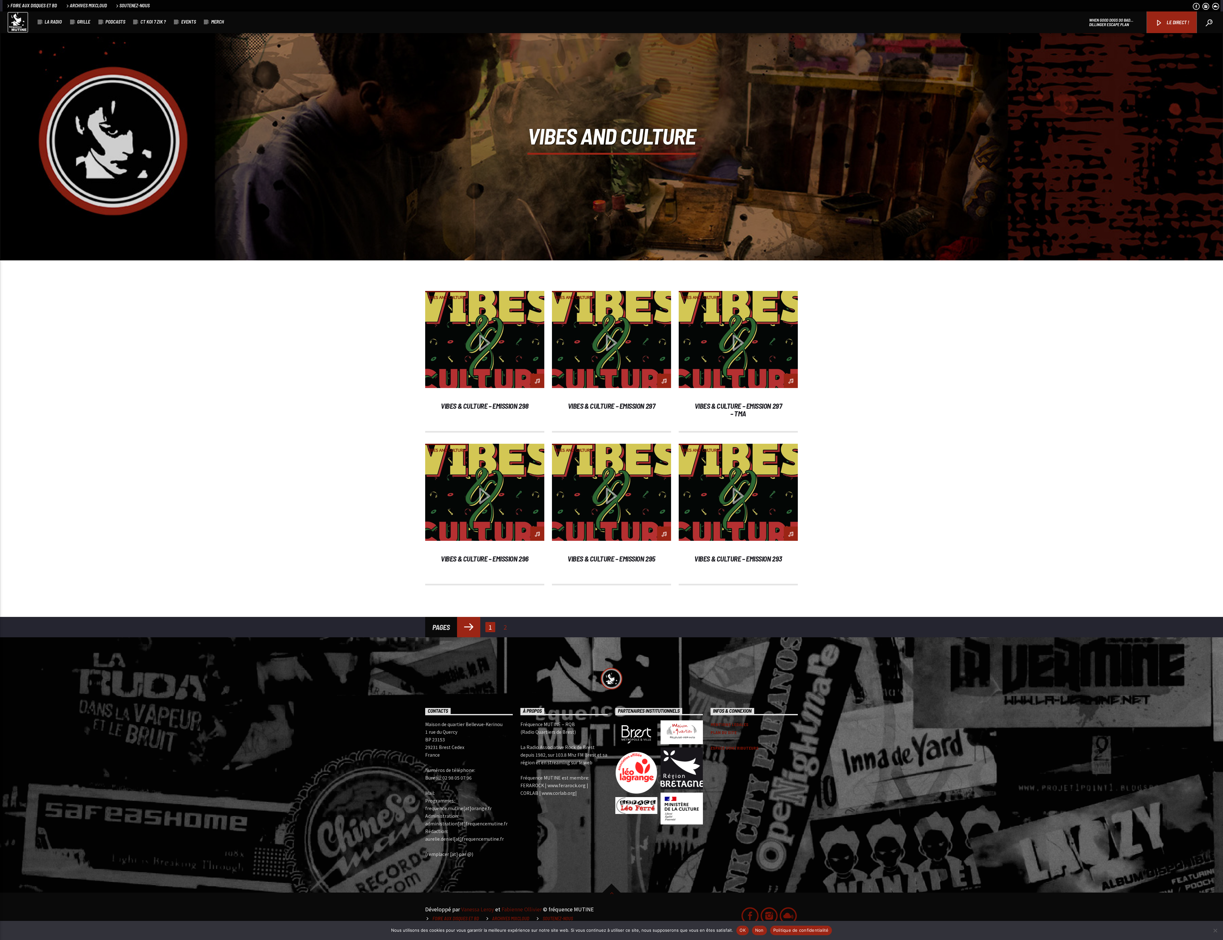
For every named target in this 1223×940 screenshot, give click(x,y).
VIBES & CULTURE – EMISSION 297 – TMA (738, 409)
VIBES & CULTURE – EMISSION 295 (611, 558)
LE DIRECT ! (1177, 22)
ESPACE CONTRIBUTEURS (735, 748)
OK (743, 930)
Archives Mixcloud (88, 5)
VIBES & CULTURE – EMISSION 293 (738, 558)
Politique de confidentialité (801, 930)
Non (759, 930)
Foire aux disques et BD (34, 5)
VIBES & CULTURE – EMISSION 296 (484, 558)
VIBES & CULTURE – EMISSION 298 (484, 405)
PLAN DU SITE (724, 732)
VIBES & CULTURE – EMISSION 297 (611, 405)
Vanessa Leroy (477, 909)
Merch (217, 22)
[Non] (1215, 930)
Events (188, 22)
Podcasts (115, 22)
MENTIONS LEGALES (729, 724)
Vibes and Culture (446, 297)
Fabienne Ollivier (522, 909)
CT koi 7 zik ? (153, 22)
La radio (53, 22)
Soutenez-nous (134, 5)
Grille (83, 22)
